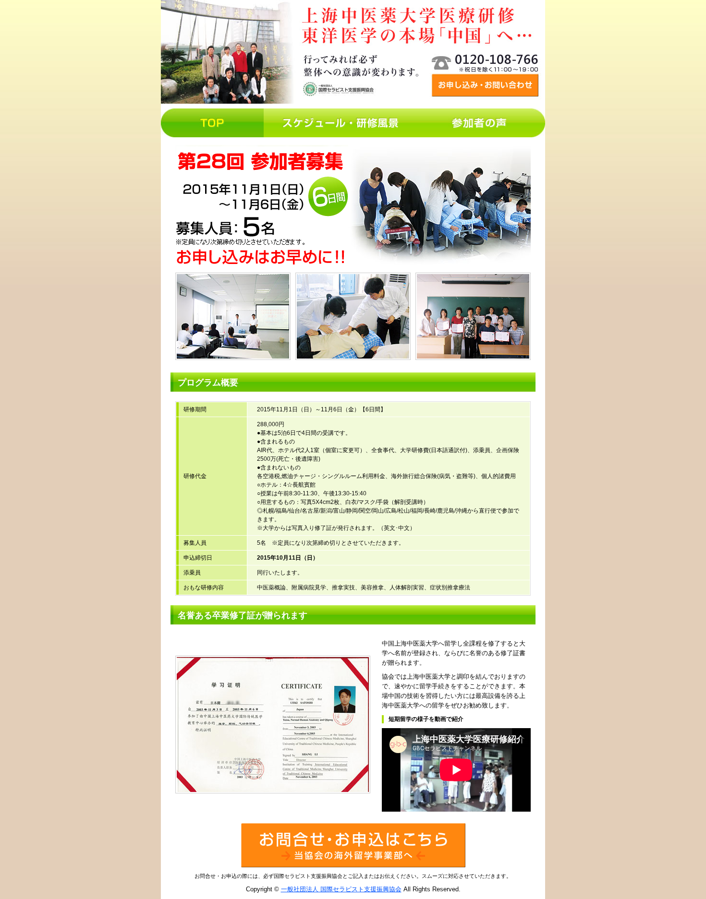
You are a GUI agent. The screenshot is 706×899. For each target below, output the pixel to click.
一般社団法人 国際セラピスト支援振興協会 (341, 889)
